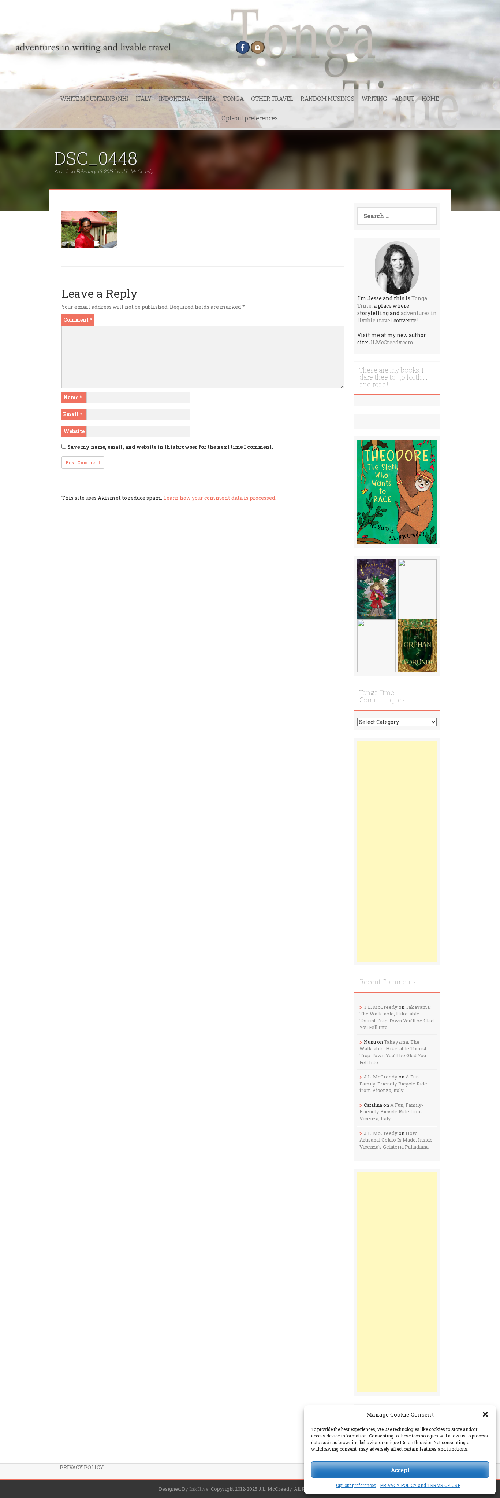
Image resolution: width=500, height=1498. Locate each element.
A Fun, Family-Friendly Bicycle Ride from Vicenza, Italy (393, 1083)
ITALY (144, 98)
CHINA (207, 98)
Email (72, 414)
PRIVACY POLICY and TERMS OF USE (420, 1485)
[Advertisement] (397, 851)
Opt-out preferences (356, 1485)
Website (74, 431)
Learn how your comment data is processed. (219, 497)
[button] (485, 1414)
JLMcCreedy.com (391, 342)
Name (72, 397)
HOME (430, 98)
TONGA (233, 98)
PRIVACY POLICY (82, 1467)
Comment (77, 319)
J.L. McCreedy (137, 171)
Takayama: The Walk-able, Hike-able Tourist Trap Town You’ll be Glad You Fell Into (396, 1017)
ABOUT (404, 98)
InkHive (199, 1489)
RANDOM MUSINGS (327, 98)
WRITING (374, 98)
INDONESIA (174, 98)
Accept (400, 1469)
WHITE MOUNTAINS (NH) (94, 98)
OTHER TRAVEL (272, 98)
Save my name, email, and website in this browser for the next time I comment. (170, 446)
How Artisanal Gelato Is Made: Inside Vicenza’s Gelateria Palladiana (396, 1140)
